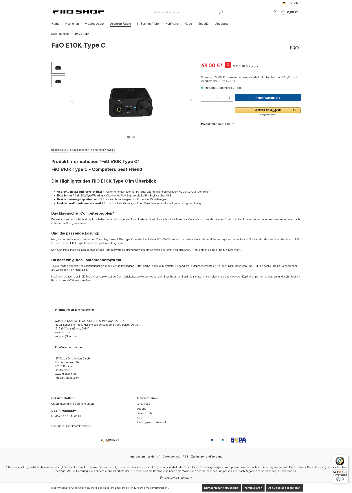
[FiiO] (294, 48)
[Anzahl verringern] (205, 98)
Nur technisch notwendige (221, 487)
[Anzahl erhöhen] (229, 98)
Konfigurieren (253, 487)
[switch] (340, 479)
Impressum (143, 404)
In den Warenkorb (267, 98)
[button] (268, 111)
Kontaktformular (81, 426)
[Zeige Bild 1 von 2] (128, 137)
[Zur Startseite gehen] (78, 12)
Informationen (147, 398)
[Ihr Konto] (274, 12)
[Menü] (346, 457)
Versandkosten (73, 467)
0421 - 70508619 (63, 411)
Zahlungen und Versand (151, 422)
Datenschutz (144, 413)
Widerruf (142, 408)
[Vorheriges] (71, 101)
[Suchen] (221, 12)
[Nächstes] (191, 101)
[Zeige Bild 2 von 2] (133, 137)
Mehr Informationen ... (157, 487)
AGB (139, 417)
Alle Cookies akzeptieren (284, 487)
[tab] (59, 150)
